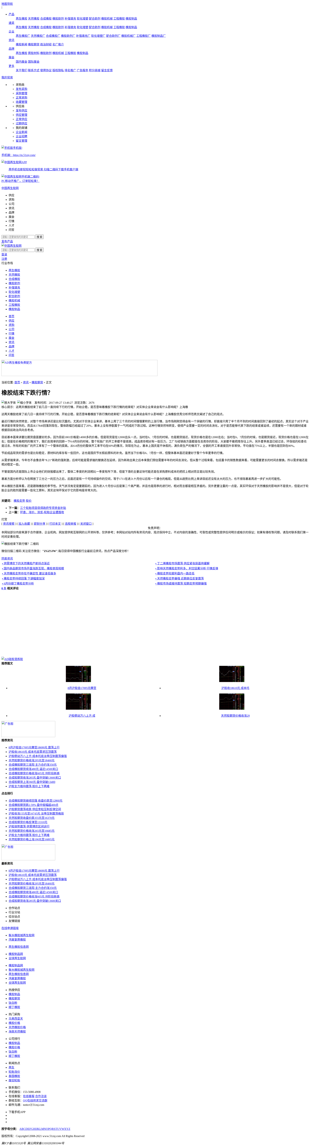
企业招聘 (21, 136)
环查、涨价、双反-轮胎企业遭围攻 (42, 512)
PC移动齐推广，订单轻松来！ (20, 180)
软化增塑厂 (98, 35)
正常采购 (21, 97)
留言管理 (21, 140)
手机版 (39, 158)
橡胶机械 (107, 18)
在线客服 (28, 1096)
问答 (11, 229)
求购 (11, 199)
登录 (4, 254)
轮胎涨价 (14, 1071)
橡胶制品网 (16, 953)
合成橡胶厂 (53, 35)
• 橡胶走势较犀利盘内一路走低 (174, 573)
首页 (11, 316)
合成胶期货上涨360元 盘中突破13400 (32, 781)
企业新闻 (21, 132)
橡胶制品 (131, 18)
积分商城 (94, 70)
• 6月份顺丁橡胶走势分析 (18, 583)
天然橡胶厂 (38, 35)
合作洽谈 (41, 1096)
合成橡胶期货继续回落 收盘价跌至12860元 (35, 800)
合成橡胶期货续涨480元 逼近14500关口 (33, 769)
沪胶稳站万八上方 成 (82, 715)
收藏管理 (21, 101)
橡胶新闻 (21, 44)
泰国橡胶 (14, 1076)
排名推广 (70, 70)
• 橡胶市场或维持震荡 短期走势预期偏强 (181, 583)
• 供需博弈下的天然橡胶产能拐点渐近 (26, 563)
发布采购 (21, 89)
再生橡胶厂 (23, 35)
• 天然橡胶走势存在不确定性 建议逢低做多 (29, 573)
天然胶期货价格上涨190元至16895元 (32, 839)
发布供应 (21, 110)
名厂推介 (58, 44)
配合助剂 (94, 18)
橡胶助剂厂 (68, 35)
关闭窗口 (86, 523)
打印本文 (55, 523)
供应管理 (21, 114)
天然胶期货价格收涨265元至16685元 (32, 830)
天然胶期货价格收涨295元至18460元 (32, 760)
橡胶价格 (14, 1022)
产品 (11, 14)
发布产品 (7, 241)
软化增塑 (82, 18)
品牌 (11, 48)
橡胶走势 (19, 500)
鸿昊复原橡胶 (17, 939)
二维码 (34, 176)
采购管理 (21, 93)
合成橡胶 (46, 18)
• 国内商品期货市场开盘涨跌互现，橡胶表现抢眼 (33, 568)
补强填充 (70, 18)
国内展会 (21, 61)
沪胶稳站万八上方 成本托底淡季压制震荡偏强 (38, 756)
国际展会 (33, 61)
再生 (11, 1067)
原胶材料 (33, 53)
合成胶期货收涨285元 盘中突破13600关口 (35, 777)
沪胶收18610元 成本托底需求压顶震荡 (33, 751)
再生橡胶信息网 (19, 946)
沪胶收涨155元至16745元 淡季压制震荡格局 (36, 813)
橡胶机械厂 (128, 35)
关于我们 (21, 70)
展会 (11, 57)
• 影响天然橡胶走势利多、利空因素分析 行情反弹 (186, 568)
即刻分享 (39, 523)
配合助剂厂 (113, 35)
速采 (11, 22)
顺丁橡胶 (14, 1007)
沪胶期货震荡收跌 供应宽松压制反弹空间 (35, 809)
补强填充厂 (83, 35)
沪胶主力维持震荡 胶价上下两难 (29, 786)
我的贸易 (7, 77)
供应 (11, 195)
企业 (11, 31)
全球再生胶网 (17, 958)
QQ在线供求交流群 (35, 1100)
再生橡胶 (21, 18)
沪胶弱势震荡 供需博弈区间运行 (29, 826)
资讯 (11, 40)
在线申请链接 (10, 928)
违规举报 (70, 523)
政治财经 (46, 44)
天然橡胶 (33, 18)
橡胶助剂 (58, 18)
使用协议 (46, 70)
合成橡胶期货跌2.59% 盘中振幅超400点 (33, 804)
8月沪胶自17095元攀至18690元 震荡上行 (34, 747)
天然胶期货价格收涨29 (235, 715)
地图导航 (7, 3)
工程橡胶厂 (143, 35)
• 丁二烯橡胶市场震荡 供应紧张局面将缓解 (182, 563)
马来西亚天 (16, 1018)
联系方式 (33, 70)
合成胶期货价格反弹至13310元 (28, 822)
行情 (11, 221)
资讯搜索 (9, 523)
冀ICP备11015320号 (13, 1143)
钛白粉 (13, 1002)
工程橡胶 (119, 18)
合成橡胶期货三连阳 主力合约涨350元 (33, 764)
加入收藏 (24, 523)
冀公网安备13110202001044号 (45, 1143)
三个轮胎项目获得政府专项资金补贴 (43, 507)
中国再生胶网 (10, 188)
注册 (4, 258)
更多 (11, 66)
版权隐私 (58, 70)
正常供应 (21, 119)
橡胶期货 (33, 44)
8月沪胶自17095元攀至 (82, 688)
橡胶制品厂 (158, 35)
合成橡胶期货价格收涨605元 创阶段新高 (34, 773)
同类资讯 (7, 558)
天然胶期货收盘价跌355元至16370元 (32, 817)
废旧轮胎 (14, 1080)
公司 (11, 203)
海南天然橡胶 (17, 1031)
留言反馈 (107, 70)
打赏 (4, 519)
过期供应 (21, 123)
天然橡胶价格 (17, 1027)
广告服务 (82, 70)
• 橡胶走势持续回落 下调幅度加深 (23, 578)
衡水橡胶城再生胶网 (21, 935)
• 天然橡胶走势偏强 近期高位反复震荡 (179, 578)
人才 (11, 225)
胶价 (29, 500)
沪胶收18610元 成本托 (235, 688)
